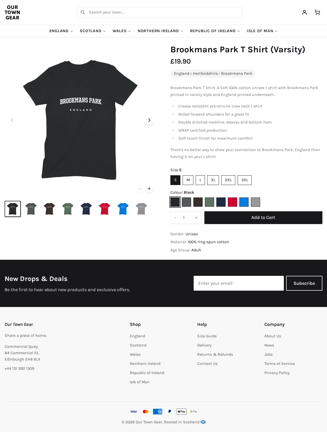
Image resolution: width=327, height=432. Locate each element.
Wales (120, 31)
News (269, 345)
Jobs (268, 354)
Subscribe (304, 283)
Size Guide (207, 336)
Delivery (204, 345)
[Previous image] (12, 120)
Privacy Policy (276, 373)
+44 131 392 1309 (19, 368)
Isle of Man (260, 31)
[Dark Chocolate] (198, 202)
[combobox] (160, 12)
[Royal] (244, 202)
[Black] (175, 202)
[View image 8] (141, 209)
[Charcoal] (186, 202)
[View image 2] (31, 209)
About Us (272, 336)
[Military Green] (209, 202)
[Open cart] (317, 12)
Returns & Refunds (215, 354)
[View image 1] (13, 209)
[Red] (232, 202)
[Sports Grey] (255, 202)
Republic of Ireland (213, 31)
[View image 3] (49, 209)
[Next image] (149, 120)
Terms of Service (279, 363)
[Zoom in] (149, 189)
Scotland (90, 31)
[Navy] (221, 202)
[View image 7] (123, 209)
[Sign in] (304, 12)
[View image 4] (68, 209)
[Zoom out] (140, 189)
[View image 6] (105, 209)
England (59, 31)
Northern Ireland (158, 31)
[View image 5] (86, 209)
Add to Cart (263, 217)
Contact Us (207, 363)
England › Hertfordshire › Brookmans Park (213, 73)
